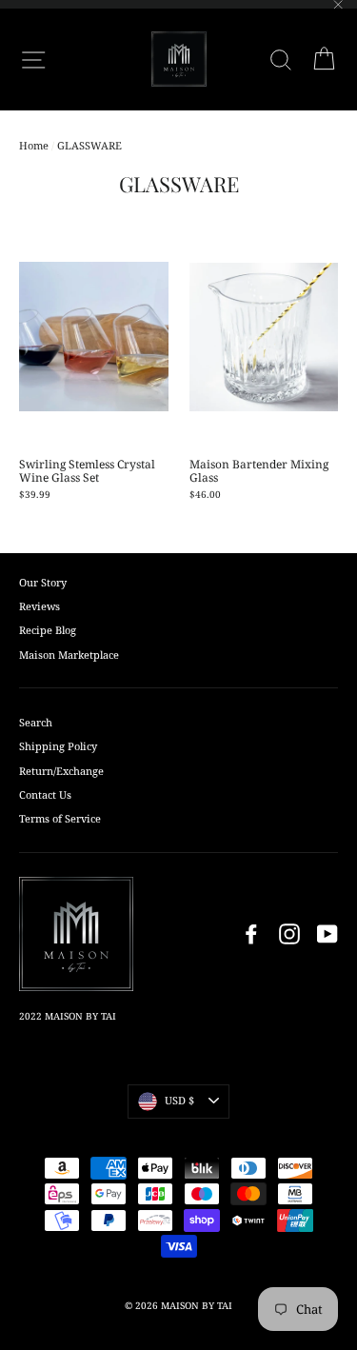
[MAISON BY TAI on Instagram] (289, 933)
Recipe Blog (47, 630)
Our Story (43, 582)
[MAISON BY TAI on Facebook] (251, 933)
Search (35, 722)
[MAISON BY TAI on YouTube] (327, 933)
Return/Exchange (61, 771)
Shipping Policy (58, 746)
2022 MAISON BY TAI (67, 1015)
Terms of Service (60, 818)
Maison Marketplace (69, 654)
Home (34, 145)
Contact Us (45, 794)
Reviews (39, 606)
